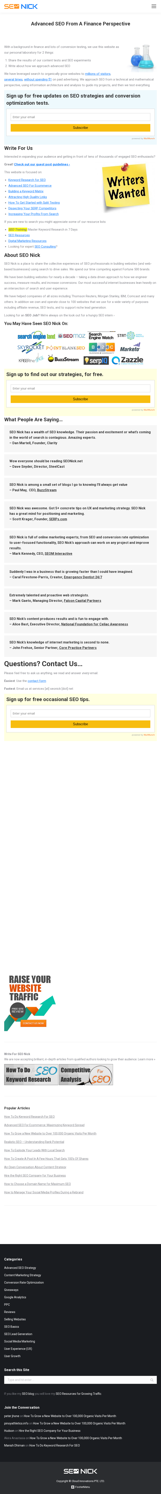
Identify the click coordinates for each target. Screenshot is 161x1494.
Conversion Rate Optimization (24, 1282)
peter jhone (11, 1416)
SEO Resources (19, 235)
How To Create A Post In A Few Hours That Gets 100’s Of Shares (46, 1158)
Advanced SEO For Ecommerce (30, 186)
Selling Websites (15, 1319)
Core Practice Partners (78, 648)
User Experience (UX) (18, 1348)
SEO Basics (11, 1326)
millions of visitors (97, 74)
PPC (7, 1304)
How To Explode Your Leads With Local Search (34, 1150)
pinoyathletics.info (16, 1423)
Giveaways (11, 1290)
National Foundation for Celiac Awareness (94, 624)
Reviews (9, 1312)
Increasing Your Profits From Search (33, 214)
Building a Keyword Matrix (25, 191)
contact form (37, 681)
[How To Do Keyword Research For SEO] (31, 1084)
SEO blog (28, 1393)
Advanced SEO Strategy (20, 1267)
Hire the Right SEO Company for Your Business (35, 1175)
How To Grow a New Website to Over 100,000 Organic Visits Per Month (50, 1133)
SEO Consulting (45, 246)
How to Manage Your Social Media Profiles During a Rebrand (43, 1192)
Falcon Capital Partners (82, 601)
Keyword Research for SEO (27, 180)
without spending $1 (38, 79)
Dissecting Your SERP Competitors (32, 208)
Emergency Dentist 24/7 (83, 577)
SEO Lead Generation (18, 1334)
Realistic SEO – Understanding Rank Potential (34, 1142)
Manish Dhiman (14, 1445)
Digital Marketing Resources (27, 241)
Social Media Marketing (19, 1341)
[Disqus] (80, 795)
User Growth (12, 1356)
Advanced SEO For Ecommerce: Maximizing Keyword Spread (44, 1125)
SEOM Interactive (58, 554)
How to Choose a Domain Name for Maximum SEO (37, 1184)
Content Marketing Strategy (22, 1275)
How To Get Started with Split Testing (34, 203)
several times (13, 79)
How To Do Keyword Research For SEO (29, 1116)
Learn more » (146, 1059)
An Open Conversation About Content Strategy (35, 1167)
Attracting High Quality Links (27, 197)
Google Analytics (15, 1297)
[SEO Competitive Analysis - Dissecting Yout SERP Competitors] (86, 1084)
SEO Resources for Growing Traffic (78, 1393)
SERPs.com (58, 519)
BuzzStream (47, 490)
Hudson (9, 1430)
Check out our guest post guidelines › (42, 164)
